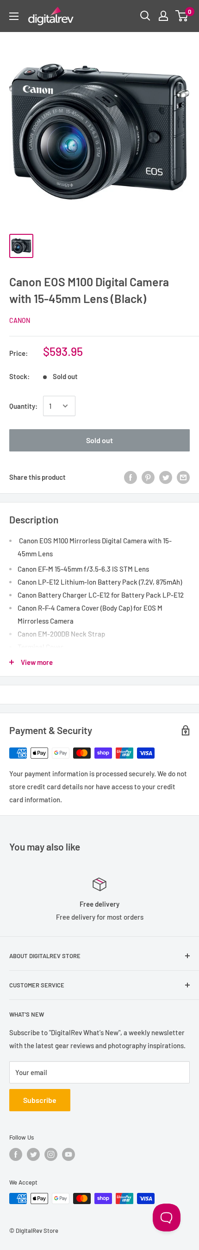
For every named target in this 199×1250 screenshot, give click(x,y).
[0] (182, 15)
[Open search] (145, 16)
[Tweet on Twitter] (165, 477)
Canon (19, 320)
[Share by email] (183, 477)
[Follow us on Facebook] (15, 1154)
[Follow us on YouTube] (68, 1154)
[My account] (163, 16)
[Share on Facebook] (130, 477)
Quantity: (23, 406)
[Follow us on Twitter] (33, 1154)
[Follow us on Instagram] (50, 1154)
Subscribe (39, 1099)
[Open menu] (14, 16)
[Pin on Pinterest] (148, 477)
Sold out (99, 440)
